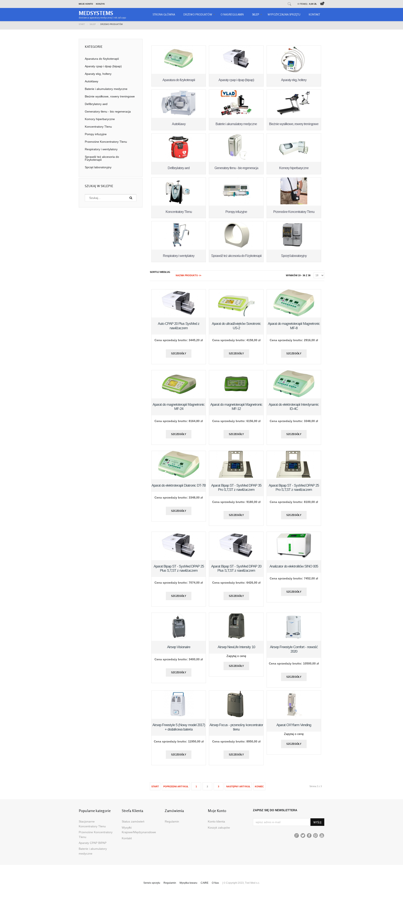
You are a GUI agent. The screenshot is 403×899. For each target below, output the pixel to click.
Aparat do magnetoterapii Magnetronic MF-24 (179, 407)
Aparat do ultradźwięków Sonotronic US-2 (236, 326)
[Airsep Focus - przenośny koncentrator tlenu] (236, 716)
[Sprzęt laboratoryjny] (293, 247)
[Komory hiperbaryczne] (294, 159)
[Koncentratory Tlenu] (179, 203)
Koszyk (100, 4)
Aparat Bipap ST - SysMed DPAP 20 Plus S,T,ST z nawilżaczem (236, 568)
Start (82, 24)
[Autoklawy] (178, 115)
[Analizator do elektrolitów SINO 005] (293, 557)
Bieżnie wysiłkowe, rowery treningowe (293, 124)
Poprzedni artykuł (175, 786)
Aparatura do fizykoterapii (178, 80)
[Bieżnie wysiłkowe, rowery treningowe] (294, 115)
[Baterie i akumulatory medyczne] (236, 115)
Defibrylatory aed (179, 168)
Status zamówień (133, 821)
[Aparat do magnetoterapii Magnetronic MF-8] (293, 315)
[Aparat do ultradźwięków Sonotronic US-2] (236, 315)
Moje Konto (86, 4)
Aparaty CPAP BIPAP (92, 843)
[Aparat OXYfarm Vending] (293, 716)
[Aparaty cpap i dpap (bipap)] (236, 71)
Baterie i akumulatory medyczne (236, 124)
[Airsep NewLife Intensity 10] (236, 638)
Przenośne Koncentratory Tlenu (293, 212)
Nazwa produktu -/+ (188, 275)
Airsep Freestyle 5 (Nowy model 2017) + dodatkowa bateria (178, 727)
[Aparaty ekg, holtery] (294, 71)
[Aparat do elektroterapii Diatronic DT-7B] (178, 476)
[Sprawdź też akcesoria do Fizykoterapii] (236, 247)
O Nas (215, 882)
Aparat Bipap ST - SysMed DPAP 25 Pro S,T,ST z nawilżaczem (294, 487)
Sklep (255, 14)
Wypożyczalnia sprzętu (284, 14)
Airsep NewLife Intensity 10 (236, 647)
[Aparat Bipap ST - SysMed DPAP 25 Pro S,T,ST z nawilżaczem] (293, 476)
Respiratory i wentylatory (178, 256)
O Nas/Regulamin (232, 14)
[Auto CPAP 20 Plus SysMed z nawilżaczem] (179, 315)
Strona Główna (164, 14)
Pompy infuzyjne (236, 212)
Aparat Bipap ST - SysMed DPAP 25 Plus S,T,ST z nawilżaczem (179, 568)
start (155, 786)
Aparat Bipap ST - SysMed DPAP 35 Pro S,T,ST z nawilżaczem (236, 487)
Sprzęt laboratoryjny (294, 256)
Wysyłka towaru (188, 882)
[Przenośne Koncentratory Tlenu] (293, 203)
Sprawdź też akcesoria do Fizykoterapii (236, 256)
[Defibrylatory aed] (178, 159)
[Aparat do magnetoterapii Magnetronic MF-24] (179, 396)
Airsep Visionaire (178, 647)
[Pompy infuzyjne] (236, 203)
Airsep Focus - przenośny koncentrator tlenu (236, 727)
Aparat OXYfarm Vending (293, 725)
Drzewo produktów (197, 14)
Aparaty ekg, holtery (293, 80)
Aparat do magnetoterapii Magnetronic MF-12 (236, 407)
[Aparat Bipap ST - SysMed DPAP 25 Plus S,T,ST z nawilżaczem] (179, 557)
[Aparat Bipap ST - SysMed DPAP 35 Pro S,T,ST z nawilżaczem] (236, 476)
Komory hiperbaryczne (294, 168)
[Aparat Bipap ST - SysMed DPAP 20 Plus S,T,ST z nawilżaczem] (236, 557)
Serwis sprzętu (151, 882)
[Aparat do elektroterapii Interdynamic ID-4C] (293, 396)
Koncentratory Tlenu (179, 212)
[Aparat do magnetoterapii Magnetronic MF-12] (236, 396)
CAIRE (204, 882)
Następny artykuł (238, 786)
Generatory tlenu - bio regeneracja (236, 168)
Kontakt (314, 14)
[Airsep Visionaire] (178, 638)
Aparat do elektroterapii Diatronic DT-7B (179, 485)
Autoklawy (179, 124)
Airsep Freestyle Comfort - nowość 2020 (294, 649)
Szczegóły (178, 353)
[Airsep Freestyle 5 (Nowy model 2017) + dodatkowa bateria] (179, 716)
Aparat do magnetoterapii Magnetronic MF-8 (294, 326)
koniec (259, 786)
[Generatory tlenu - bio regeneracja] (236, 159)
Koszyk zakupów (219, 827)
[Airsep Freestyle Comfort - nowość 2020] (294, 638)
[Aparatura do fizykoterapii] (178, 71)
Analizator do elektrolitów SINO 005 (294, 566)
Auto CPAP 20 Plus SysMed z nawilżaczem (178, 326)
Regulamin (172, 821)
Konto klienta (216, 821)
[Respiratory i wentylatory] (178, 247)
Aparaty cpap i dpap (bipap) (236, 80)
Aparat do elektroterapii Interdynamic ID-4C (294, 407)
